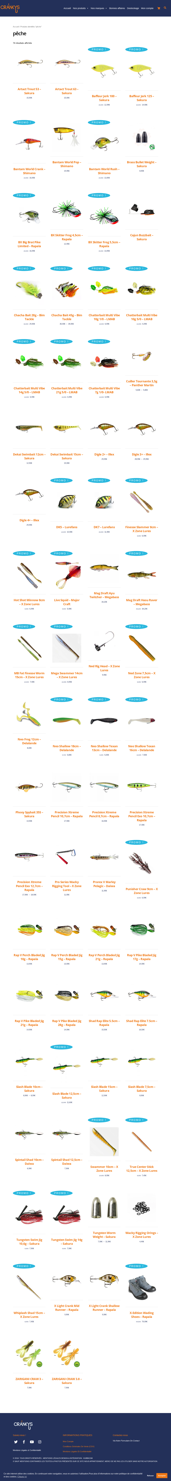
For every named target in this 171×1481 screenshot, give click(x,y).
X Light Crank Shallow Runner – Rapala (104, 1308)
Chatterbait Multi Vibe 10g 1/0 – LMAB (104, 317)
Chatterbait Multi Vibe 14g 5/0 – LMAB (29, 390)
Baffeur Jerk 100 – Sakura (104, 98)
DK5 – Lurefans (66, 527)
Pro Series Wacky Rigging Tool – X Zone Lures (66, 886)
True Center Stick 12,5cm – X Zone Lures (141, 1169)
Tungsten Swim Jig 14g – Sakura (66, 1241)
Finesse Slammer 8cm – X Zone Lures (141, 529)
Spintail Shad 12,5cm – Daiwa (66, 1161)
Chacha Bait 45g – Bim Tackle (66, 317)
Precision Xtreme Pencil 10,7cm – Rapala (67, 814)
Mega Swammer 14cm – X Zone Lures (66, 675)
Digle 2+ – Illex (104, 454)
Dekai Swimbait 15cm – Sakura (66, 456)
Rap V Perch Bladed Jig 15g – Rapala (66, 957)
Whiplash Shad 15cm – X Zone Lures (29, 1315)
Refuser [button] (150, 1476)
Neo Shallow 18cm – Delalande (67, 748)
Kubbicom (88, 1458)
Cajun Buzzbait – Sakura (141, 237)
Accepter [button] (162, 1476)
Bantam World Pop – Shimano (66, 164)
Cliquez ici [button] (22, 1477)
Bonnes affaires (117, 8)
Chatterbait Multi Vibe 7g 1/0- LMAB (104, 390)
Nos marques (97, 8)
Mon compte (147, 8)
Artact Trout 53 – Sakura (29, 91)
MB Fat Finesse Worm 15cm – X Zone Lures (29, 675)
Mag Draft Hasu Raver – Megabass (141, 602)
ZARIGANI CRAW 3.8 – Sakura (67, 1381)
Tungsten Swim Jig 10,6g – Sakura (29, 1241)
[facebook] (24, 1442)
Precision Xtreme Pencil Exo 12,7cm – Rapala (29, 886)
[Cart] (158, 7)
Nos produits (79, 8)
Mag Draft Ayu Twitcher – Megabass (104, 595)
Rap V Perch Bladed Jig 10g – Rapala (29, 957)
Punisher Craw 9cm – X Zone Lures (142, 891)
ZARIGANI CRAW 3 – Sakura (29, 1381)
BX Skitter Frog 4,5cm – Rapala (67, 237)
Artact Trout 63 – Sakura (66, 91)
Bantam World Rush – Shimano (104, 171)
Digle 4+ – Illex (29, 520)
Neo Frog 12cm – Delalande (29, 741)
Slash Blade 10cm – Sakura (29, 1089)
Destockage (133, 8)
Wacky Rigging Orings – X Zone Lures (141, 1235)
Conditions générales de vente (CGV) (78, 1446)
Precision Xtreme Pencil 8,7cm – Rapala (104, 814)
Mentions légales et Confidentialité (77, 1451)
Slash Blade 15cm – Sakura (104, 1089)
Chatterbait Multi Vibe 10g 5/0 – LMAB (141, 317)
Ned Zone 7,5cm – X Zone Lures (141, 675)
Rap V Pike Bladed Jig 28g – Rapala (66, 1023)
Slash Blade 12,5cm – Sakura (66, 1095)
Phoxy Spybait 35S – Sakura (29, 814)
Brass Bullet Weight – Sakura (141, 164)
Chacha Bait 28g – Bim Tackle (29, 317)
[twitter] (16, 1442)
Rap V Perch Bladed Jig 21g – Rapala (104, 957)
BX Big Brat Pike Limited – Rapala (29, 244)
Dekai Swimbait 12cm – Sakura (29, 456)
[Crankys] (23, 1429)
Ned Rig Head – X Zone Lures (104, 668)
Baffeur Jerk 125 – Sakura (141, 98)
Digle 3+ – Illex (141, 454)
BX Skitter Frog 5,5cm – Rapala (104, 244)
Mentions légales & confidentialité (27, 1450)
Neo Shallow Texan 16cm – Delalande (141, 748)
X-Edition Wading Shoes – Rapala (142, 1315)
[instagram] (40, 1442)
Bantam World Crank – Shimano (29, 171)
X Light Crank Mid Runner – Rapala (66, 1308)
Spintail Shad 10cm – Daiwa (29, 1161)
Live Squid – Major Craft (66, 602)
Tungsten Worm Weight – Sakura (104, 1235)
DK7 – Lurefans (104, 527)
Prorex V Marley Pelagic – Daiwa (104, 884)
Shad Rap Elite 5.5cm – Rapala (104, 1023)
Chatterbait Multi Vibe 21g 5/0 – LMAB (66, 390)
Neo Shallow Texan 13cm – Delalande (104, 748)
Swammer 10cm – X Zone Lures (104, 1169)
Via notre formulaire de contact (126, 1441)
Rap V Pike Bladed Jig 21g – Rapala (29, 1023)
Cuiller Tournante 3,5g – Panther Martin (141, 383)
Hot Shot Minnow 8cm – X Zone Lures (29, 602)
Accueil (67, 8)
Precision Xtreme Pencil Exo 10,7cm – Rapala (141, 816)
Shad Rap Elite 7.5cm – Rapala (141, 1023)
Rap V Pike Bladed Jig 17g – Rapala (141, 957)
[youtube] (32, 1442)
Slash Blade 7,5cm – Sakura (141, 1089)
